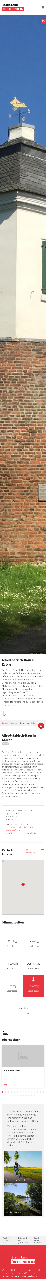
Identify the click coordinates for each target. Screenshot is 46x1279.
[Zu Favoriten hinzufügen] (41, 725)
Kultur (12, 723)
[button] (2, 1092)
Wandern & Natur (13, 1212)
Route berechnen (30, 851)
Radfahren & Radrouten (16, 1180)
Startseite (5, 723)
